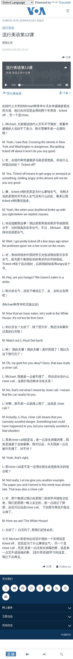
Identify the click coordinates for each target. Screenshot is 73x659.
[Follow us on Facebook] (22, 588)
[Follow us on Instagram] (31, 588)
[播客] (65, 588)
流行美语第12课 (19, 68)
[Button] (66, 57)
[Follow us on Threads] (39, 588)
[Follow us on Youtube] (14, 588)
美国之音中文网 (21, 72)
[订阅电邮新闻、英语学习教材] (5, 596)
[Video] (27, 654)
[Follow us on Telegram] (48, 588)
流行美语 (8, 27)
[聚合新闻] (56, 588)
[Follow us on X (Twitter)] (5, 588)
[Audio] (44, 654)
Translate (65, 2)
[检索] (61, 654)
